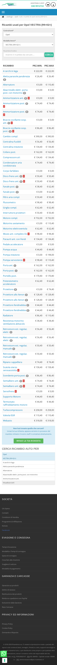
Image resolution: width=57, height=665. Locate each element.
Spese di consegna (9, 556)
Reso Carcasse (7, 607)
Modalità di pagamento (11, 568)
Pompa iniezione (11, 254)
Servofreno (9, 391)
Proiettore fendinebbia (15, 305)
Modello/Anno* (9, 41)
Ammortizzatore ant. (16, 98)
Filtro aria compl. (11, 197)
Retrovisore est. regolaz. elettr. (15, 339)
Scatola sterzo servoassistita (11, 369)
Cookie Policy (7, 628)
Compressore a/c (11, 157)
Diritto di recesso (8, 590)
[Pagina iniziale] (3, 16)
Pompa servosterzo (13, 260)
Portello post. (10, 275)
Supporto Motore (12, 396)
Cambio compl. (10, 136)
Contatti (5, 513)
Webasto (7, 420)
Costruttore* (8, 30)
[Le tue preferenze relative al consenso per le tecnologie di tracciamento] (4, 660)
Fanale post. (10, 186)
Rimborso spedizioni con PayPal (14, 598)
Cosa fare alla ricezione (11, 560)
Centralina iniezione (13, 146)
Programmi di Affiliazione (12, 521)
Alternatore (9, 84)
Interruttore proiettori (14, 212)
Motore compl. (10, 218)
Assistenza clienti (37, 5)
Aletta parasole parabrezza (13, 466)
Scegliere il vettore (9, 564)
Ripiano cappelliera (12, 362)
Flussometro (9, 202)
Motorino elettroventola (15, 228)
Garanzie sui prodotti (10, 585)
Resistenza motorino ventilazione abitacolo (14, 322)
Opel (5, 454)
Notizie (5, 526)
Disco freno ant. (13, 176)
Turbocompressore (13, 410)
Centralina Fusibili (12, 141)
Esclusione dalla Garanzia (12, 603)
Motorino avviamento (14, 223)
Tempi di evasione (9, 547)
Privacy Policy (7, 624)
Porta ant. (9, 265)
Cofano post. (9, 152)
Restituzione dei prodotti (12, 594)
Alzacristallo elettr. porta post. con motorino (15, 91)
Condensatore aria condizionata (12, 164)
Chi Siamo (6, 508)
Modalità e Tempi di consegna (13, 551)
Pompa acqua (10, 249)
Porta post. (10, 270)
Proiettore (9, 289)
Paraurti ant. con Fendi (14, 239)
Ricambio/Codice (10, 51)
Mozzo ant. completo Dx (16, 233)
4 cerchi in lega (10, 71)
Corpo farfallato (11, 170)
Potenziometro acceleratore (10, 282)
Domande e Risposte (10, 632)
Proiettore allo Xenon (15, 294)
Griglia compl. (10, 207)
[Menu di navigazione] (4, 12)
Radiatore (8, 315)
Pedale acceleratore (13, 244)
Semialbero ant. (13, 380)
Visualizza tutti (8, 482)
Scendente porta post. (15, 375)
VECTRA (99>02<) (9, 458)
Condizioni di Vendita (10, 517)
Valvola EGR (9, 415)
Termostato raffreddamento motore (15, 403)
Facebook (6, 530)
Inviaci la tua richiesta (28, 441)
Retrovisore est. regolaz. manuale (15, 355)
